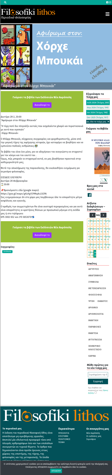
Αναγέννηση (95, 275)
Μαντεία (93, 333)
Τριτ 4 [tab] (98, 222)
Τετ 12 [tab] (102, 230)
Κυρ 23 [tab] (92, 245)
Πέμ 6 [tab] (105, 222)
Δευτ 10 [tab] (95, 230)
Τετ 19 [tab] (102, 238)
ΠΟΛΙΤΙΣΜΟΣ (64, 439)
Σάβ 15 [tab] (89, 238)
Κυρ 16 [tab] (92, 238)
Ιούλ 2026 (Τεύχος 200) (98, 102)
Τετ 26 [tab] (102, 245)
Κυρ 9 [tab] (92, 230)
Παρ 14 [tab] (108, 230)
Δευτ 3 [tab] (95, 222)
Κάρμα (92, 356)
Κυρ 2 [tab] (92, 222)
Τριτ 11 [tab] (98, 230)
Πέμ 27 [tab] (105, 245)
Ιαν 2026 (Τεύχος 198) (97, 112)
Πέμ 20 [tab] (105, 238)
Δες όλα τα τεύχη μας (96, 121)
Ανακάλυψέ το (42, 105)
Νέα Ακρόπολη (93, 433)
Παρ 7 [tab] (108, 222)
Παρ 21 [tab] (108, 238)
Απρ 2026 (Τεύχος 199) (97, 107)
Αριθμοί (93, 307)
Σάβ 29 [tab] (89, 253)
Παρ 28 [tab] (108, 245)
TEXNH (61, 442)
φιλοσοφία (95, 294)
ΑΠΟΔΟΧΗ (56, 471)
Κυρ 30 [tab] (92, 253)
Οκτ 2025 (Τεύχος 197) (97, 117)
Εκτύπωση (7, 251)
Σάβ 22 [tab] (89, 245)
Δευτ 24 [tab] (95, 245)
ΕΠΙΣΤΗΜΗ (63, 436)
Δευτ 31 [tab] (95, 253)
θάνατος (102, 301)
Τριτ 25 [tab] (98, 245)
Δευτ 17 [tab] (95, 238)
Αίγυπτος (93, 269)
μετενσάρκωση (97, 288)
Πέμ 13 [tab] (105, 230)
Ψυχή (91, 301)
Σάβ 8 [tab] (89, 230)
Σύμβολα (93, 281)
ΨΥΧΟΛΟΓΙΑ (63, 433)
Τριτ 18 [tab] (98, 238)
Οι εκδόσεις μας (93, 436)
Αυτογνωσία (95, 339)
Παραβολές (94, 326)
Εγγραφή (98, 381)
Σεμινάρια (91, 439)
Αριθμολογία (95, 314)
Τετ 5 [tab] (102, 222)
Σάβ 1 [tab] (89, 222)
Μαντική (93, 320)
